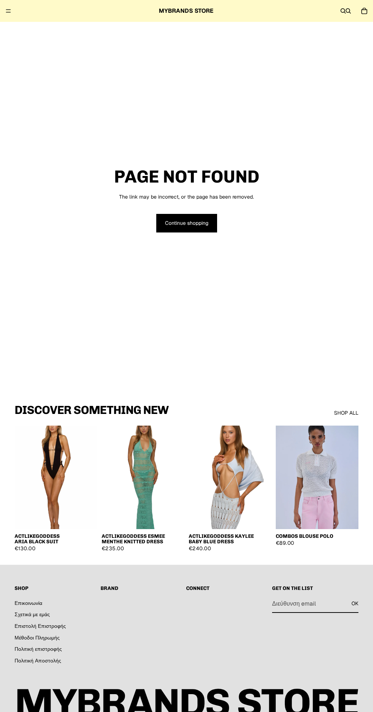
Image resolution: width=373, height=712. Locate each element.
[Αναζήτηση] (343, 11)
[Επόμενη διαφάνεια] (89, 477)
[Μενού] (8, 11)
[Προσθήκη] (86, 517)
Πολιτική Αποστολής (38, 660)
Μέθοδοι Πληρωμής (37, 637)
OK (355, 603)
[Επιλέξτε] (347, 517)
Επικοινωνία (28, 602)
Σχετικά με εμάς (32, 614)
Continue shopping (186, 223)
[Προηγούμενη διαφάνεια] (23, 477)
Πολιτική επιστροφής (38, 649)
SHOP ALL (346, 413)
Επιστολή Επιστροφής (40, 626)
